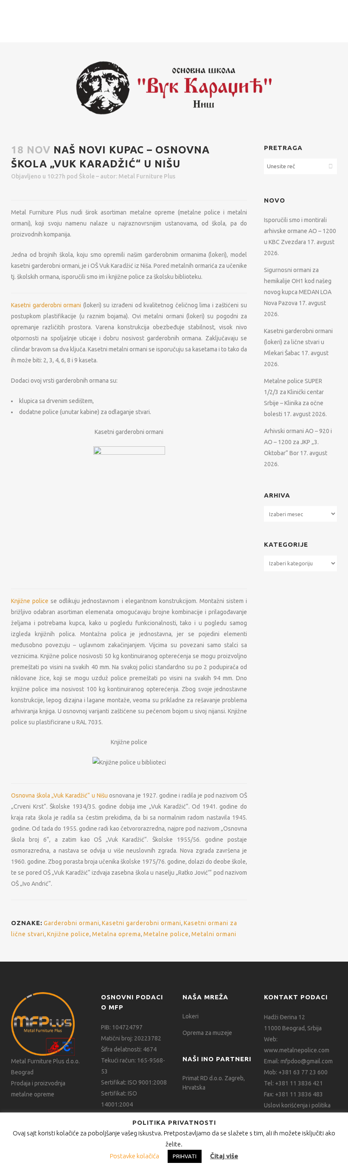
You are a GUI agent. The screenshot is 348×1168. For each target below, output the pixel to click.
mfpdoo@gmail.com (307, 1061)
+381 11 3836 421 (299, 1083)
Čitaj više (224, 1156)
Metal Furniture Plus (146, 176)
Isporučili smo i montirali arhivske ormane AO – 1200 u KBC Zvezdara (300, 231)
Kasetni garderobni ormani (46, 305)
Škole (87, 176)
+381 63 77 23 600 (303, 1072)
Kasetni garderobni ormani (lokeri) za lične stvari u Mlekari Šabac (298, 342)
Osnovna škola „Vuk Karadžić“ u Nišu (59, 795)
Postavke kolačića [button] (134, 1156)
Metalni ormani (213, 934)
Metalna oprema (116, 934)
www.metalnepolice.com (296, 1050)
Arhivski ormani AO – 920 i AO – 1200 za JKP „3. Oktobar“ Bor (298, 442)
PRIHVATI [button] (184, 1156)
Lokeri (190, 1016)
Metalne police (166, 934)
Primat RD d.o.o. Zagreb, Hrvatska (213, 1083)
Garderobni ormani (71, 923)
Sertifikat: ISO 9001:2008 (134, 1082)
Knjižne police (29, 601)
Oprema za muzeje (207, 1032)
